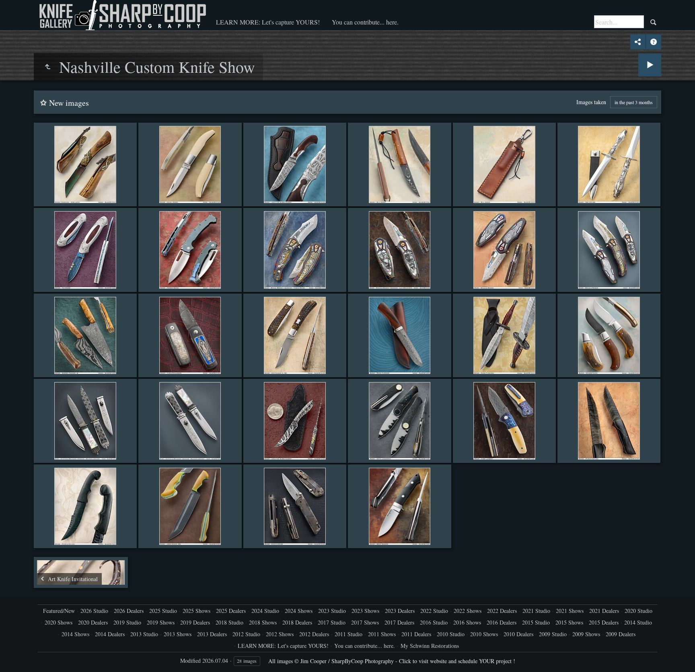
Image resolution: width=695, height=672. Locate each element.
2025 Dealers (231, 610)
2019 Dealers (195, 622)
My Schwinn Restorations (430, 645)
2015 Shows (569, 622)
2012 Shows (280, 634)
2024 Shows (299, 610)
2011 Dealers (416, 634)
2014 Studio (638, 622)
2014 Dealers (110, 634)
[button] (16, 656)
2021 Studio (536, 610)
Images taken (591, 102)
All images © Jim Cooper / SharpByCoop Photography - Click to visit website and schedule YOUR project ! (391, 661)
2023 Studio (332, 610)
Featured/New (59, 610)
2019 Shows (161, 622)
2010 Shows (484, 634)
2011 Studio (348, 634)
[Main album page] (122, 15)
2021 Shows (570, 610)
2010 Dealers (518, 634)
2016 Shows (467, 622)
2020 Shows (58, 622)
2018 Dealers (297, 622)
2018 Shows (263, 622)
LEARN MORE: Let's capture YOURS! (268, 22)
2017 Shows (365, 622)
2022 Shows (467, 610)
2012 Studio (246, 634)
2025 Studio (163, 610)
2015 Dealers (604, 622)
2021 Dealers (604, 610)
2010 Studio (451, 634)
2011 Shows (382, 634)
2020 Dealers (93, 622)
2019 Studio (127, 622)
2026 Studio (94, 610)
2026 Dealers (129, 610)
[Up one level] (47, 66)
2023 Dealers (400, 610)
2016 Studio (434, 622)
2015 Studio (536, 622)
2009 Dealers (620, 634)
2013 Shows (177, 634)
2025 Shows (196, 610)
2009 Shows (586, 634)
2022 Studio (434, 610)
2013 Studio (144, 634)
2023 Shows (365, 610)
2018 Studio (229, 622)
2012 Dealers (314, 634)
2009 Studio (553, 634)
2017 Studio (331, 622)
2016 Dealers (501, 622)
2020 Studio (638, 610)
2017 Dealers (399, 622)
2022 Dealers (502, 610)
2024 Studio (265, 610)
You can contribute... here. (365, 22)
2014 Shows (75, 634)
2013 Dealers (212, 634)
